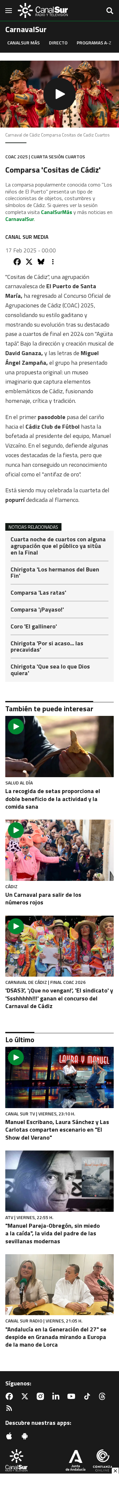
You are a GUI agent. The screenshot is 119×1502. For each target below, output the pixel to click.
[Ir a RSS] (10, 1408)
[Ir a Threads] (103, 1396)
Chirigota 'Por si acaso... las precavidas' (47, 647)
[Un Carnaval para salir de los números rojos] (59, 850)
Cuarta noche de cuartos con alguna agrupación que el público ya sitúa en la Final (58, 546)
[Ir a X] (26, 1396)
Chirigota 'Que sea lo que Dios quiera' (50, 669)
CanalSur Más (23, 42)
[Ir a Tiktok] (88, 1396)
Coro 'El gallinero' (34, 627)
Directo (58, 42)
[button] (59, 94)
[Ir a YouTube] (72, 1396)
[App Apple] (10, 1436)
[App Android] (26, 1436)
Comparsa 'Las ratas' (38, 593)
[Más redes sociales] (53, 262)
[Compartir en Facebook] (17, 262)
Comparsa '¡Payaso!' (37, 610)
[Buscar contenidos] (110, 11)
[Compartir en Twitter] (29, 262)
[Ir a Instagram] (41, 1396)
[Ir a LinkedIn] (57, 1396)
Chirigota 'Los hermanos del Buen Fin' (55, 573)
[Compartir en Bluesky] (41, 262)
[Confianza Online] (103, 1461)
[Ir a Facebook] (10, 1396)
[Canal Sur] (43, 10)
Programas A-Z (94, 42)
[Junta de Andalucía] (75, 1461)
